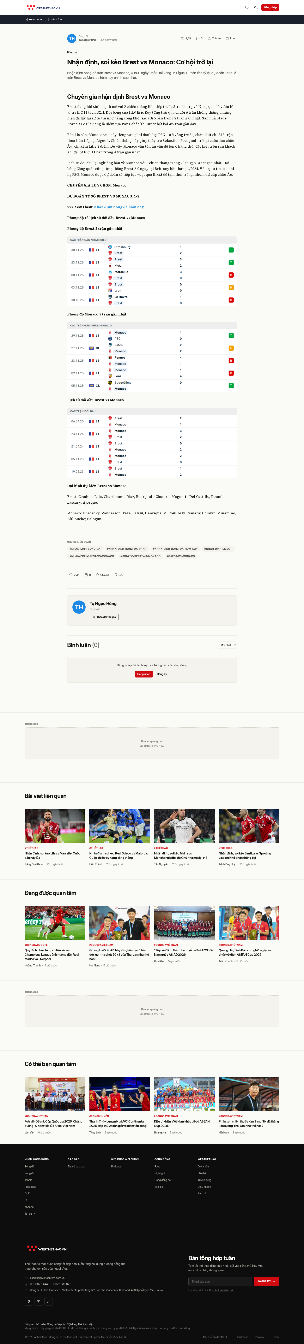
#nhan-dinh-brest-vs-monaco (92, 556)
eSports (29, 1206)
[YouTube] (39, 1301)
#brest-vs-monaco (181, 556)
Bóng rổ (29, 1173)
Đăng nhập (270, 7)
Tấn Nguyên (161, 864)
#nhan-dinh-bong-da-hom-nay (175, 548)
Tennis (28, 1180)
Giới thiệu (203, 1166)
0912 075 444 (39, 1284)
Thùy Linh (95, 1132)
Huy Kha (159, 961)
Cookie (275, 1337)
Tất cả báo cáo (76, 1166)
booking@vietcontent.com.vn (47, 1277)
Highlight (159, 1173)
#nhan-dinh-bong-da (85, 548)
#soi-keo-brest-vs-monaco (140, 556)
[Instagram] (48, 1301)
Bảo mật (202, 1193)
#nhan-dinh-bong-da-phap (126, 548)
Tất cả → (56, 19)
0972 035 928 (62, 1284)
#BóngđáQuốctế (36, 944)
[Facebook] (29, 1301)
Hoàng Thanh (33, 965)
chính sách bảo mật (223, 1290)
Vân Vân (29, 1132)
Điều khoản (204, 1186)
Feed (157, 1166)
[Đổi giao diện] (256, 7)
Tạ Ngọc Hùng (87, 39)
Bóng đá (72, 52)
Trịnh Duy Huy (227, 864)
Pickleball (30, 1186)
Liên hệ (202, 1173)
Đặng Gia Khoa (34, 864)
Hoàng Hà (160, 1132)
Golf (27, 1193)
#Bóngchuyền (99, 1116)
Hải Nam (94, 965)
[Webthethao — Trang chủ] (43, 7)
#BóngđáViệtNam (101, 944)
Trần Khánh (225, 961)
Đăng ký (162, 674)
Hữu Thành (95, 864)
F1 (26, 1200)
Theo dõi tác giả (106, 616)
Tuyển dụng (204, 1180)
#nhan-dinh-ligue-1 (218, 548)
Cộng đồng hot (162, 1180)
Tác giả (158, 1186)
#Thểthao (31, 848)
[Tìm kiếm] (247, 7)
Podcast (116, 1166)
